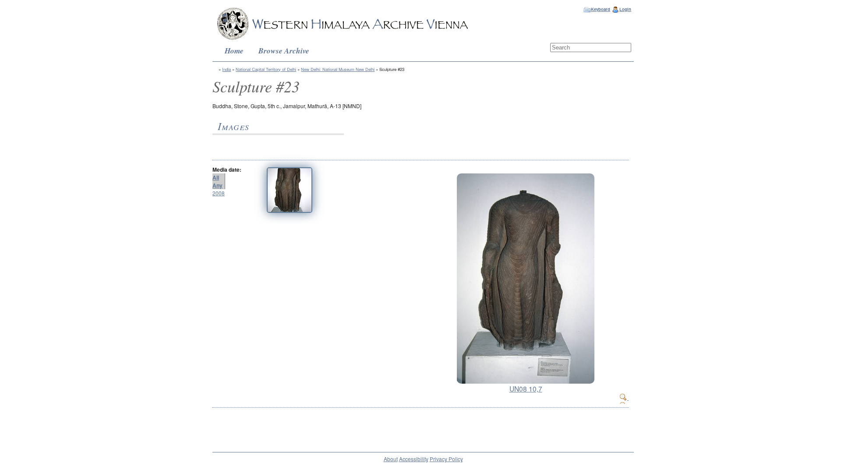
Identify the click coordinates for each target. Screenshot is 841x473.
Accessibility (413, 458)
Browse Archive (283, 50)
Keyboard (600, 9)
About (391, 458)
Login (625, 9)
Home (234, 50)
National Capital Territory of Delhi (266, 69)
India (226, 69)
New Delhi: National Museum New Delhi (338, 69)
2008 (218, 193)
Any (217, 185)
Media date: (226, 169)
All (215, 177)
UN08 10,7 (525, 388)
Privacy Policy (446, 458)
